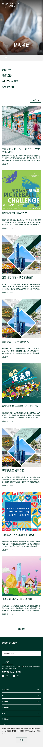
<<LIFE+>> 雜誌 (10, 81)
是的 (7, 676)
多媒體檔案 (8, 86)
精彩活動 (7, 75)
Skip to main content (8, 2)
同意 (21, 740)
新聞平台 (7, 69)
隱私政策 (31, 666)
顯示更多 (21, 629)
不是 (18, 676)
